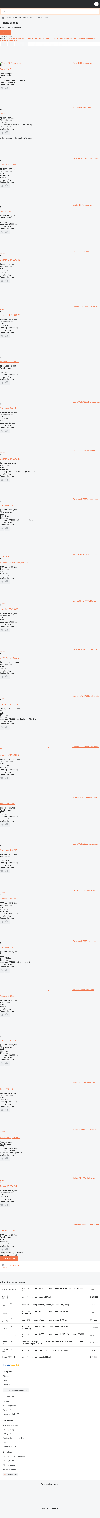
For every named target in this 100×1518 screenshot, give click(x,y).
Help (5, 1380)
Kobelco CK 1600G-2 (9, 362)
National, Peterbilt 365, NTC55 (14, 563)
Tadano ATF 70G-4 (8, 1186)
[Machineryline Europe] (17, 4)
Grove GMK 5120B (8, 850)
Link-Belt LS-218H (8, 1231)
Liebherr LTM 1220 (8, 899)
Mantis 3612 (5, 211)
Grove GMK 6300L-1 (9, 658)
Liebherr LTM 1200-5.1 (10, 755)
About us (6, 1376)
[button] (96, 4)
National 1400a (7, 996)
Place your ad (9, 1258)
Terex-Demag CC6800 (10, 1138)
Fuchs (3, 114)
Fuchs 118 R (5, 69)
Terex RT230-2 (6, 1089)
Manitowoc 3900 (7, 804)
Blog (4, 1442)
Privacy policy (8, 1429)
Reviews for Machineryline (13, 1438)
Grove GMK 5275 (8, 505)
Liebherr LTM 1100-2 (9, 1040)
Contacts (6, 1384)
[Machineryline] (2, 17)
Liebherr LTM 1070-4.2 (10, 459)
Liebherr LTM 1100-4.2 (10, 260)
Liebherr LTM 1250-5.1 (10, 704)
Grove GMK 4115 (8, 408)
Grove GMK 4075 (8, 165)
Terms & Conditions (11, 1425)
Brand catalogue (9, 1446)
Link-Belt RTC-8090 (9, 609)
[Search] (96, 11)
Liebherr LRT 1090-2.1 (10, 315)
